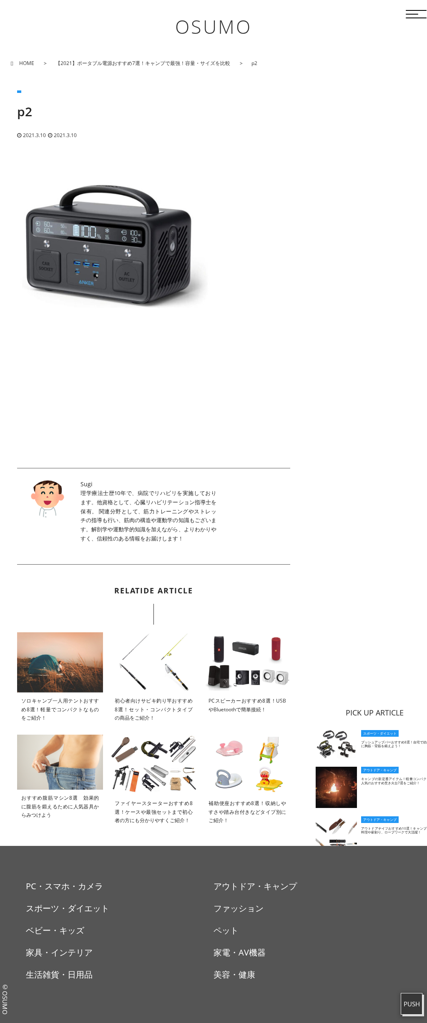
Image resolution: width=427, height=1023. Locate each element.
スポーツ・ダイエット (67, 908)
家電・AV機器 (240, 952)
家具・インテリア (59, 952)
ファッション (239, 908)
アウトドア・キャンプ (255, 886)
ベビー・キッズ (55, 930)
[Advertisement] (153, 409)
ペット (226, 930)
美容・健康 (234, 974)
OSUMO (213, 26)
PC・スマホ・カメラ (64, 886)
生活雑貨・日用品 (59, 974)
